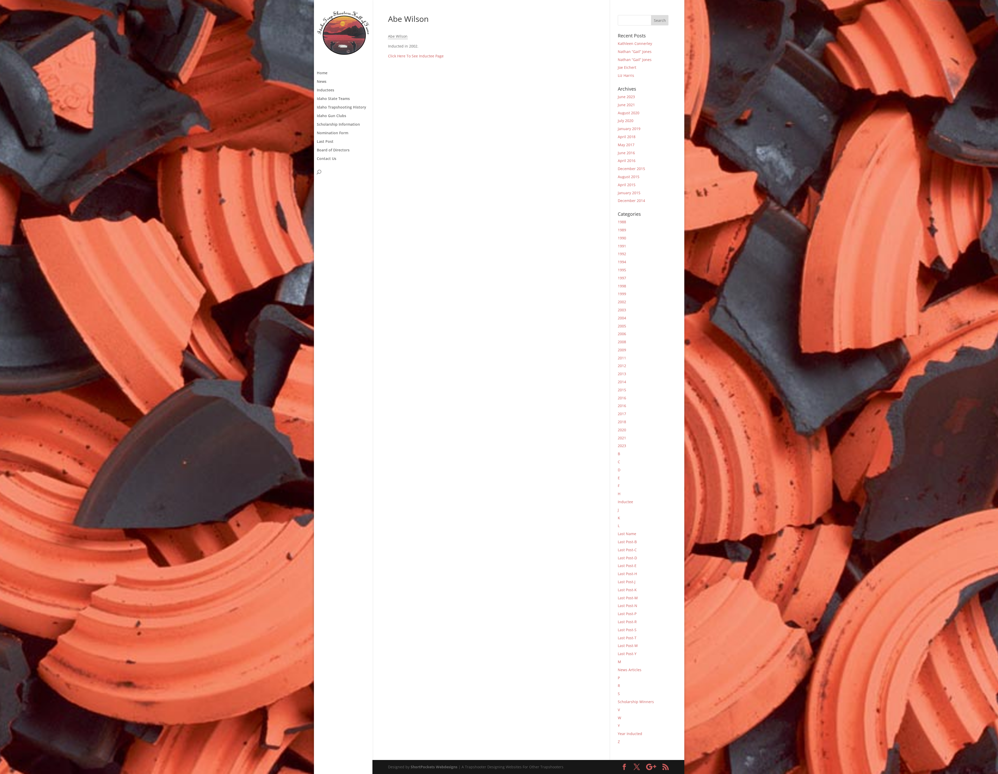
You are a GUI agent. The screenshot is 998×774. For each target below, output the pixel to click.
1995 (622, 269)
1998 (622, 286)
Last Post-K (627, 589)
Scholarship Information (338, 125)
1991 (622, 246)
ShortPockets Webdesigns (434, 766)
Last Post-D (627, 557)
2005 (622, 326)
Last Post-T (627, 637)
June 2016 (626, 152)
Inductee (625, 501)
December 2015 (631, 168)
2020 (622, 429)
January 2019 (629, 128)
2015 (622, 389)
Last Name (627, 533)
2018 (622, 421)
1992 (622, 253)
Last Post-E (627, 565)
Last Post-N (627, 605)
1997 (622, 277)
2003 (622, 309)
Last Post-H (627, 573)
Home (322, 73)
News (321, 82)
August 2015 (628, 176)
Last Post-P (627, 613)
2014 (622, 381)
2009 (622, 349)
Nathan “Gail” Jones (635, 51)
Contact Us (326, 159)
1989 (622, 229)
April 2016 (626, 160)
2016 (622, 397)
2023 (622, 445)
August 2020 (628, 112)
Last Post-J (626, 581)
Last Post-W (628, 645)
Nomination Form (332, 133)
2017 (622, 413)
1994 (622, 261)
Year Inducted (630, 733)
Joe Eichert (627, 67)
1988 (622, 221)
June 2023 (626, 96)
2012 (622, 365)
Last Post (325, 142)
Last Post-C (627, 549)
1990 (622, 237)
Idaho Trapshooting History (341, 107)
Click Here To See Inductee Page (416, 55)
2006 (622, 333)
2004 (622, 317)
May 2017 (626, 144)
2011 (622, 357)
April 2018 (626, 136)
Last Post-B (627, 541)
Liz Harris (626, 75)
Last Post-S (627, 629)
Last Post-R (627, 621)
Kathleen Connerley (635, 43)
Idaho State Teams (333, 99)
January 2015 (629, 192)
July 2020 (625, 120)
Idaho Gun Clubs (331, 116)
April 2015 (626, 184)
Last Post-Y (627, 653)
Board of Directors (333, 150)
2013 (622, 373)
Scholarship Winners (636, 701)
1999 (622, 293)
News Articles (629, 669)
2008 (622, 341)
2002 (622, 301)
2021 (622, 437)
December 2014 (631, 200)
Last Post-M (628, 597)
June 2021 (626, 104)
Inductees (325, 90)
